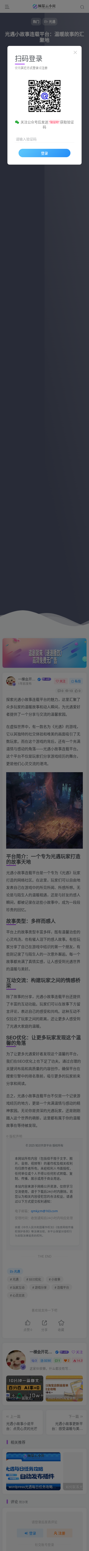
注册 (44, 68)
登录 (44, 153)
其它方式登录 (30, 68)
